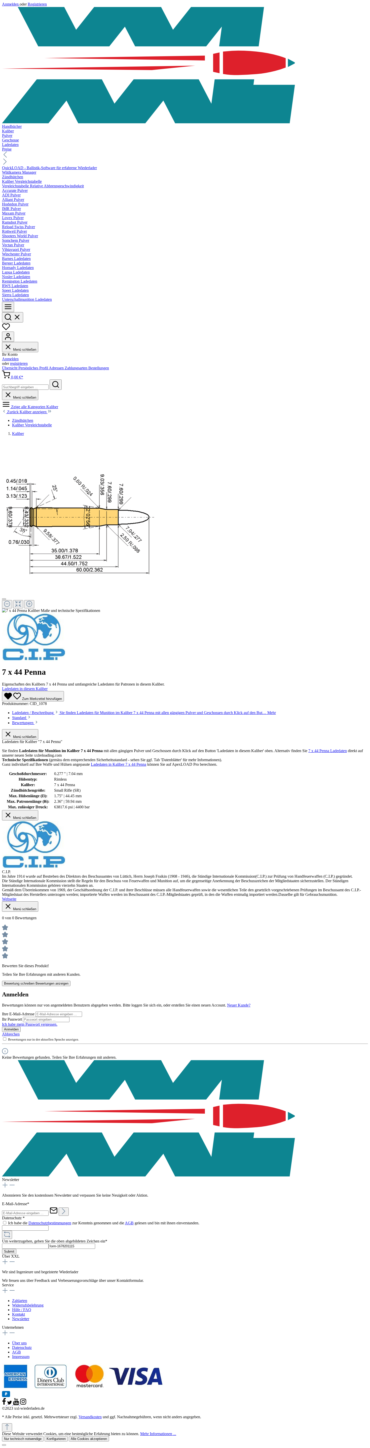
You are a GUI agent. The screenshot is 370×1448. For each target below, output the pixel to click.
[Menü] (8, 307)
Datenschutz (22, 1347)
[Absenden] (64, 1211)
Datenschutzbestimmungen (49, 1223)
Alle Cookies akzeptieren (89, 1439)
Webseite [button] (9, 899)
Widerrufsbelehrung (28, 1305)
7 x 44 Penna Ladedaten (327, 751)
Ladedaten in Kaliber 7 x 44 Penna (118, 764)
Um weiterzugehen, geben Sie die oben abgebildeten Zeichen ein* (54, 1241)
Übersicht (10, 368)
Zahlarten (19, 1300)
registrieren (19, 363)
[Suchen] (12, 317)
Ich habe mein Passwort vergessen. (29, 1024)
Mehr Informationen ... (158, 1434)
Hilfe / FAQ (21, 1310)
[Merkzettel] (6, 329)
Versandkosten (90, 1417)
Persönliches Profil (33, 368)
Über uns (19, 1343)
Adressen (57, 368)
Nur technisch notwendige (23, 1439)
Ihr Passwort (12, 1019)
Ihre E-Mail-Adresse (18, 1014)
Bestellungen (98, 368)
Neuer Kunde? (238, 1005)
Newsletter (20, 1319)
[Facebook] (4, 1404)
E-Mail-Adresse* (15, 1204)
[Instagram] (23, 1404)
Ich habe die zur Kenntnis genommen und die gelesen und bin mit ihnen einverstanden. (103, 1223)
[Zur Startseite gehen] (185, 65)
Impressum (20, 1356)
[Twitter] (10, 1404)
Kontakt (18, 1314)
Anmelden (11, 4)
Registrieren (37, 4)
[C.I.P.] (34, 660)
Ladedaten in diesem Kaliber (25, 689)
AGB (129, 1223)
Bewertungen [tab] (23, 723)
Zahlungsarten (76, 368)
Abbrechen (11, 1034)
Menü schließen (24, 349)
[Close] (4, 599)
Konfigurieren (56, 1439)
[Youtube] (16, 1404)
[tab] (144, 713)
